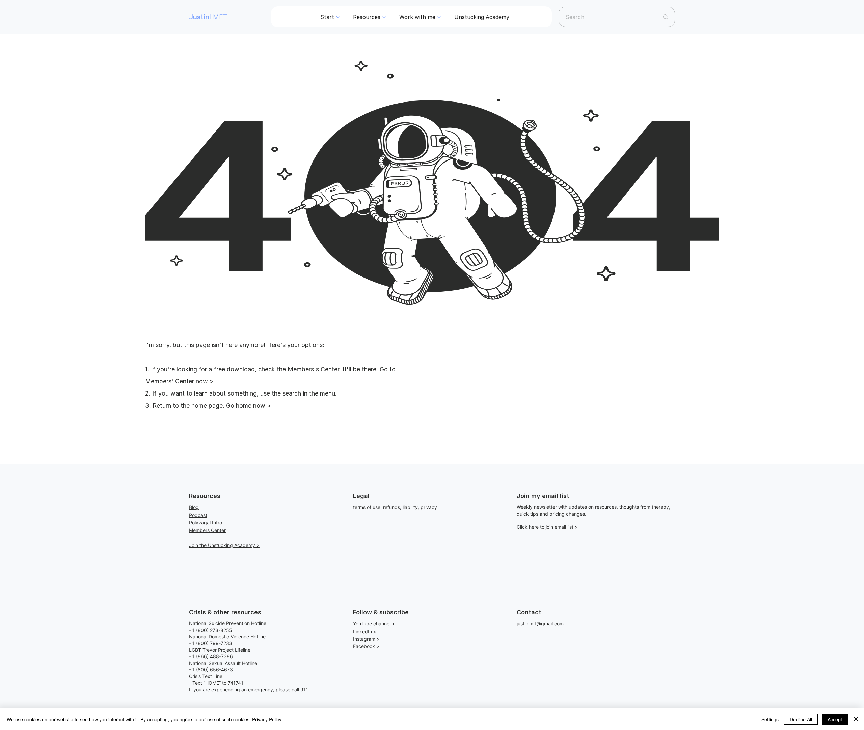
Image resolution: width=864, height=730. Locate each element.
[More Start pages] (338, 17)
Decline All (801, 719)
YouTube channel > (374, 623)
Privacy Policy (266, 719)
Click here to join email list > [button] (547, 527)
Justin (208, 17)
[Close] (856, 719)
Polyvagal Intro (205, 522)
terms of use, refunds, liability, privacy (395, 507)
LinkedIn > (364, 631)
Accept (835, 719)
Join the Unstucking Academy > (224, 545)
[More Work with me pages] (439, 17)
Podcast (198, 515)
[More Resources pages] (384, 17)
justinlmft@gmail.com (540, 623)
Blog (194, 507)
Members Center (207, 530)
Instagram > (366, 639)
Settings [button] (770, 719)
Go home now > (248, 405)
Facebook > (366, 646)
